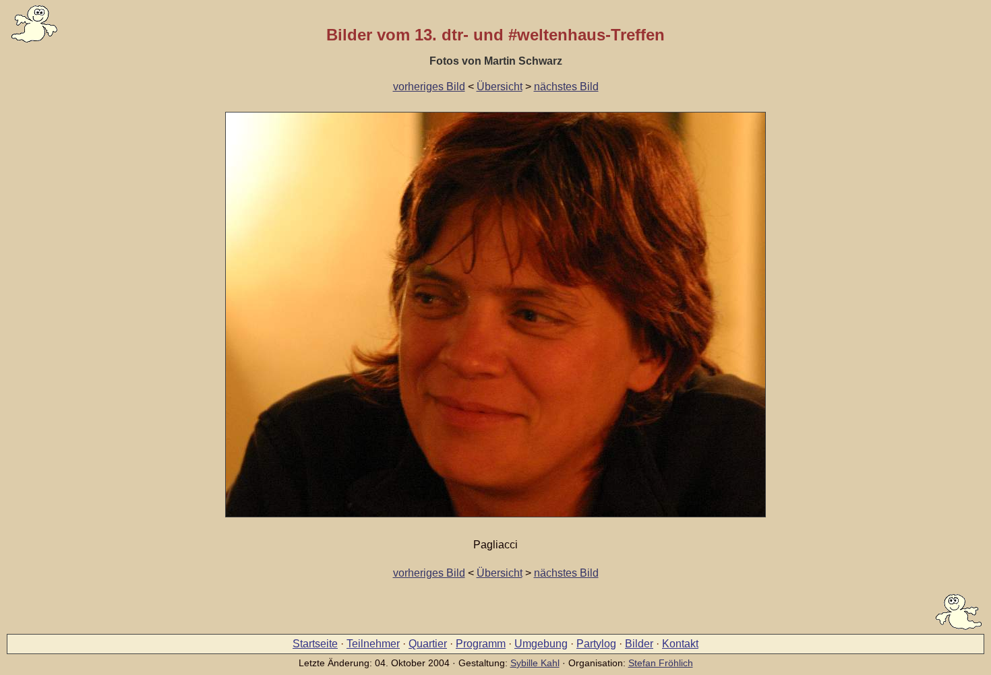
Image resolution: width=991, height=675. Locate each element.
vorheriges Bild (429, 86)
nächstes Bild (566, 86)
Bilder (639, 643)
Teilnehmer (373, 643)
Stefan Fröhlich (660, 662)
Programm (481, 643)
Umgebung (541, 643)
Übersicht (499, 86)
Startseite (315, 643)
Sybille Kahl (535, 662)
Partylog (596, 643)
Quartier (428, 643)
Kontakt (680, 643)
